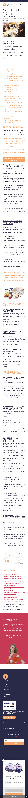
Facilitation (20, 18)
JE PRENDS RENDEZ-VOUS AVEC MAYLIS (12, 636)
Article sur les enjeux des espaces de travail (13, 599)
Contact (5, 697)
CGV (4, 728)
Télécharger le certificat (9, 717)
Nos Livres (6, 693)
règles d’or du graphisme (9, 585)
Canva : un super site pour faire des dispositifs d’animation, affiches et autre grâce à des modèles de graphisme (14, 589)
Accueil (5, 684)
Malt (20, 595)
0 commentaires (9, 20)
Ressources (6, 689)
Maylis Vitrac (7, 18)
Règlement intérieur (10, 728)
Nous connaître (7, 694)
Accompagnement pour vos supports (14, 159)
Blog (5, 696)
